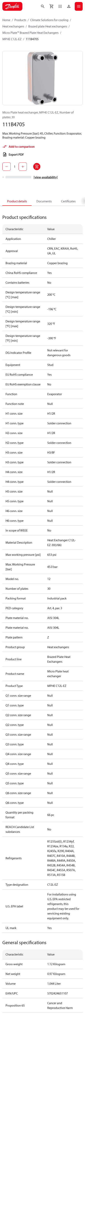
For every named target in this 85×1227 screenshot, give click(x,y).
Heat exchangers (13, 26)
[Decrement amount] (6, 166)
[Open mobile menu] (79, 6)
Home (6, 20)
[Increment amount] (23, 166)
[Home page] (12, 6)
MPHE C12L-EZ (12, 39)
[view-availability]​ (46, 177)
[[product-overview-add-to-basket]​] (36, 166)
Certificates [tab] (68, 201)
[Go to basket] (51, 6)
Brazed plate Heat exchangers (47, 26)
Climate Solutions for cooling (49, 20)
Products (20, 20)
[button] (60, 6)
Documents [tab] (44, 201)
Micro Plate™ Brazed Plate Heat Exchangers (30, 33)
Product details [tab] (17, 201)
